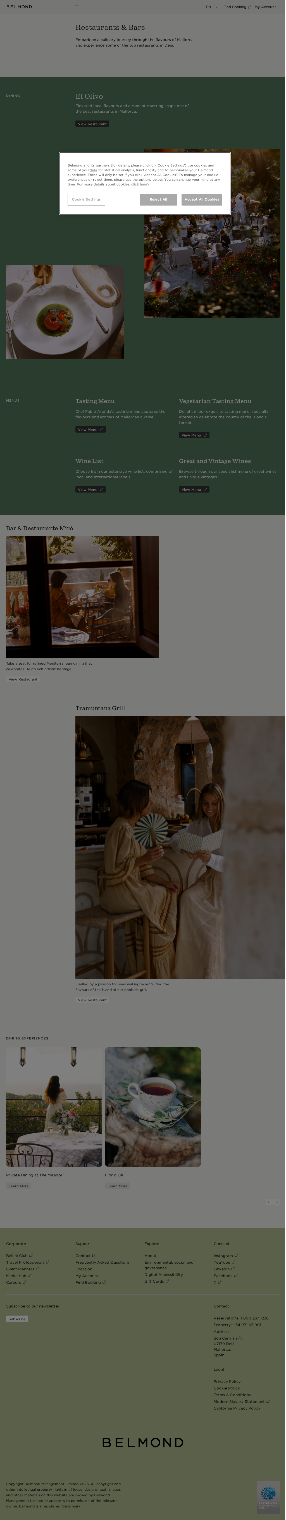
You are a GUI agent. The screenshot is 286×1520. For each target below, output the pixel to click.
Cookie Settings (86, 199)
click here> (140, 184)
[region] (145, 183)
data (93, 170)
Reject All (158, 199)
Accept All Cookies (202, 199)
